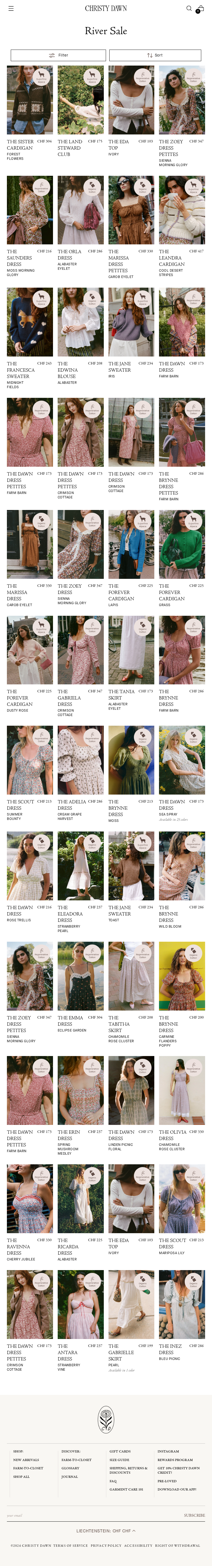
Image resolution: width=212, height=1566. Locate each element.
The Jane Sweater (119, 370)
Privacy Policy (106, 1546)
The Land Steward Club (70, 148)
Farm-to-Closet (28, 1468)
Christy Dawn (36, 1546)
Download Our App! (177, 1489)
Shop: (18, 1451)
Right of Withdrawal (177, 1546)
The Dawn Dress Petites (71, 485)
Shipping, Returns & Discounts (129, 1470)
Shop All (21, 1477)
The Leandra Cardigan (172, 263)
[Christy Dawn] (106, 8)
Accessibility (138, 1546)
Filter (63, 55)
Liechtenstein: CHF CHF (104, 1531)
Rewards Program (175, 1460)
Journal (70, 1477)
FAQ (113, 1481)
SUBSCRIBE (194, 1515)
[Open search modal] (189, 8)
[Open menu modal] (11, 8)
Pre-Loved (167, 1481)
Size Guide (119, 1460)
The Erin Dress (69, 1143)
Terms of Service (70, 1546)
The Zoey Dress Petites (173, 153)
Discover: (71, 1451)
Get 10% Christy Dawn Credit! (179, 1470)
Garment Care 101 (126, 1489)
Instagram (168, 1451)
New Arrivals (26, 1460)
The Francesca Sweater (21, 375)
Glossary (70, 1468)
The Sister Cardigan (20, 150)
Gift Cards (120, 1451)
